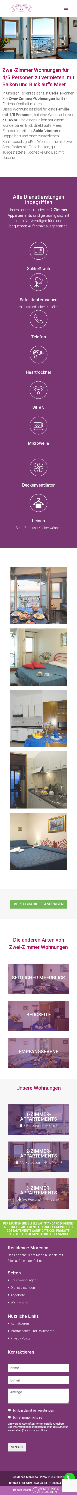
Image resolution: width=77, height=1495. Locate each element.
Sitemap (14, 1483)
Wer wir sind (19, 1302)
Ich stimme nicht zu (27, 1417)
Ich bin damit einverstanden (33, 1410)
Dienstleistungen (23, 1288)
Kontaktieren (20, 1323)
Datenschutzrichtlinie (35, 1430)
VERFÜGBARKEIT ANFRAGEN (39, 904)
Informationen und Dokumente (32, 1331)
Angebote (18, 1295)
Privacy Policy (20, 1338)
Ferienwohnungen (23, 1280)
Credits (27, 1483)
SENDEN (17, 1447)
